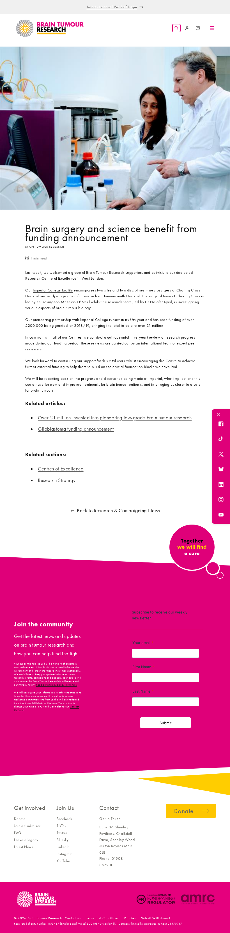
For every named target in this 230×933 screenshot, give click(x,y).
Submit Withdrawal (155, 918)
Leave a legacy (26, 840)
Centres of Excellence (61, 469)
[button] (176, 28)
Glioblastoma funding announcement (76, 429)
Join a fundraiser (27, 826)
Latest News (23, 847)
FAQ (17, 833)
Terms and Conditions (102, 918)
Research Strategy (56, 480)
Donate (20, 819)
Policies (130, 918)
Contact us (73, 918)
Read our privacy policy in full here (56, 684)
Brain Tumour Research (44, 918)
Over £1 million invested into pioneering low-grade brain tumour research (115, 418)
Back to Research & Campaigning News (118, 510)
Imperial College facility (53, 290)
